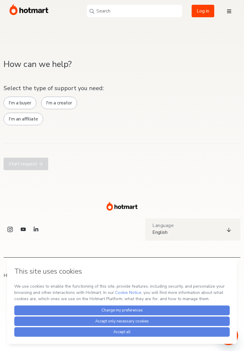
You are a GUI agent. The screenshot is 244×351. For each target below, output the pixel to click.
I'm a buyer (20, 103)
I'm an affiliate (23, 119)
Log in (203, 11)
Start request (23, 164)
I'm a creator (59, 103)
